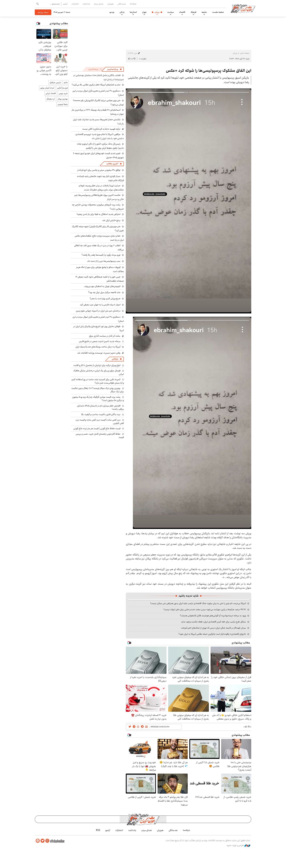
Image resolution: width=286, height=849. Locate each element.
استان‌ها (133, 12)
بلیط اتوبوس (62, 104)
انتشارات (75, 3)
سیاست (170, 12)
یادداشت (86, 3)
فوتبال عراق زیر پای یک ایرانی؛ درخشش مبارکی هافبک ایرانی (98, 372)
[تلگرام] (38, 841)
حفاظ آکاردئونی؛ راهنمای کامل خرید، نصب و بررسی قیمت (100, 435)
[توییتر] (43, 841)
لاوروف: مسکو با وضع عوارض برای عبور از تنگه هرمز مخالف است (100, 269)
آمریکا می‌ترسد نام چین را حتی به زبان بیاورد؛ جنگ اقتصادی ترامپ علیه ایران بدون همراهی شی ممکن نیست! (198, 603)
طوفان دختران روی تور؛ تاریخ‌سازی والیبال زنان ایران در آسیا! (98, 328)
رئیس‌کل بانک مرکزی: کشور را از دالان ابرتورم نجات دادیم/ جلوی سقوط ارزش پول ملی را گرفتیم (100, 146)
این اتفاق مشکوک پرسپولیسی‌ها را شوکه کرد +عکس (208, 70)
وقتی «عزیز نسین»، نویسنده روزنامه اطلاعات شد (98, 353)
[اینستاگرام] (47, 841)
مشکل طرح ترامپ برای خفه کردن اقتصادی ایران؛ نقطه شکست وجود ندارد (213, 622)
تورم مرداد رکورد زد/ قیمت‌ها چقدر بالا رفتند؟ (101, 255)
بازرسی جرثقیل (55, 82)
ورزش (157, 12)
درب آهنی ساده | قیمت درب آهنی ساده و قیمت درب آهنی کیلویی (99, 421)
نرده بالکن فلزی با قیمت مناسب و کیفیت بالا (100, 414)
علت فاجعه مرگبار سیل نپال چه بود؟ (104, 292)
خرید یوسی (63, 93)
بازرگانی (115, 359)
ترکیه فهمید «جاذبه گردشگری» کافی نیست (101, 129)
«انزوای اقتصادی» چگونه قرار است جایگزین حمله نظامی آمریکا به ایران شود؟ (212, 634)
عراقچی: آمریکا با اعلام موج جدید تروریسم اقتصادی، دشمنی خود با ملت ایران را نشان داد (99, 136)
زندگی (121, 12)
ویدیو (112, 12)
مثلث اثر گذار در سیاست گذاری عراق (104, 336)
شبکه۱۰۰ (133, 3)
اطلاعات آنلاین (243, 8)
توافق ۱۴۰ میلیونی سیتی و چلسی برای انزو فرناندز (98, 170)
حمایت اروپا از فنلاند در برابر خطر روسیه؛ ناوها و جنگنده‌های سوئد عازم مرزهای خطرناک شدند (101, 188)
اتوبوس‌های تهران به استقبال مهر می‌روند (102, 286)
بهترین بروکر (63, 98)
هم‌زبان (110, 3)
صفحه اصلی (244, 53)
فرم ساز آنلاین (62, 88)
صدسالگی (122, 3)
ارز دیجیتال (51, 98)
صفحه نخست (218, 12)
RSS (98, 830)
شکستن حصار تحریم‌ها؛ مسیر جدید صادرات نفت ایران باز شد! (98, 121)
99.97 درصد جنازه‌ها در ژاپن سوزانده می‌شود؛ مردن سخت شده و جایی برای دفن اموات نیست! (205, 609)
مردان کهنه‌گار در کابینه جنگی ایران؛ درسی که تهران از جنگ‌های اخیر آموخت (213, 628)
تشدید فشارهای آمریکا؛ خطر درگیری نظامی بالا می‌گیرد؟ (96, 85)
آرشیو (65, 3)
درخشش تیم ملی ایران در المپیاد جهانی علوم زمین (98, 311)
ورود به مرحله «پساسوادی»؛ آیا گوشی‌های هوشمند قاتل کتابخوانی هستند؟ (213, 615)
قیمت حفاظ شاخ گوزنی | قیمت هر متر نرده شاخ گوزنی (96, 428)
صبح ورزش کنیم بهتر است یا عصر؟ (105, 298)
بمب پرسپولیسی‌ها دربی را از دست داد (103, 261)
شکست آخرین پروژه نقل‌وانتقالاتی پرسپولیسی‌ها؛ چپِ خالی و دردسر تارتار (99, 197)
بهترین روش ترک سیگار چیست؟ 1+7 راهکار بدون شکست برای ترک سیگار (97, 389)
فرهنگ (193, 12)
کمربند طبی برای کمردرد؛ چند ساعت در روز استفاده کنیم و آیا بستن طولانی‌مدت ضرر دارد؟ (98, 381)
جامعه (204, 12)
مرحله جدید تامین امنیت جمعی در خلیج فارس (99, 341)
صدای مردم (98, 3)
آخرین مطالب (112, 163)
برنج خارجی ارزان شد (111, 220)
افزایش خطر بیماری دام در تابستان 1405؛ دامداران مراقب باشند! (100, 407)
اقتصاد (182, 12)
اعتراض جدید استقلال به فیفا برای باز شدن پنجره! (98, 214)
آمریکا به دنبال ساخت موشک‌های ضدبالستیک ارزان (97, 347)
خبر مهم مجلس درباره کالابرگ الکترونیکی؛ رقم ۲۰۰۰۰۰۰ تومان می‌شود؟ (98, 102)
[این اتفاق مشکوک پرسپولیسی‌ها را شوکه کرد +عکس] (188, 201)
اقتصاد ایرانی (51, 93)
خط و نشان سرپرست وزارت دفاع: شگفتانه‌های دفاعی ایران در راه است (99, 238)
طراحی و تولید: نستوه (235, 845)
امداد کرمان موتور (47, 88)
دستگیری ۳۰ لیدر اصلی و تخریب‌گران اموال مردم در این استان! (98, 319)
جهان (144, 12)
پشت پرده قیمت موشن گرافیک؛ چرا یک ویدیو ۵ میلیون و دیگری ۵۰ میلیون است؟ (98, 398)
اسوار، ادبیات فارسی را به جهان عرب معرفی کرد (100, 304)
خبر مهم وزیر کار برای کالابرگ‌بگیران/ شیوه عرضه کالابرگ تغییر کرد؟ (98, 228)
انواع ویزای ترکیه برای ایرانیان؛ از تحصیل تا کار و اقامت (96, 365)
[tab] (114, 69)
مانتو (66, 82)
